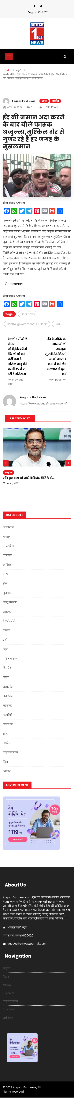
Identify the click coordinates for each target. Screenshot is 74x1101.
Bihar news (28, 314)
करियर (7, 565)
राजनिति (8, 715)
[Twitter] (41, 6)
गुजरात (7, 593)
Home (6, 70)
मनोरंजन (8, 696)
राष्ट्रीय (55, 101)
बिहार (6, 677)
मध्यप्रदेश (8, 687)
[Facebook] (34, 6)
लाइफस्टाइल (10, 752)
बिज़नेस (7, 668)
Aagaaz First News (23, 101)
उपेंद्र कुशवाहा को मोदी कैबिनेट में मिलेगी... (28, 478)
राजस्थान (8, 724)
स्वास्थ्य (7, 771)
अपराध (6, 537)
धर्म (4, 640)
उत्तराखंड (7, 555)
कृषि (5, 574)
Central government (20, 324)
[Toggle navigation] (9, 56)
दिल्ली (6, 630)
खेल (5, 583)
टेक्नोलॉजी (9, 621)
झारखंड (7, 612)
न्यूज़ (44, 101)
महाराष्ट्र (7, 705)
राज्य (5, 734)
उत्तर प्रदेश (8, 546)
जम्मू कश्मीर (10, 602)
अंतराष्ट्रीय (8, 527)
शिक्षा (6, 762)
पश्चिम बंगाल (10, 659)
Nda (57, 324)
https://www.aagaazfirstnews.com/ (43, 403)
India (44, 324)
